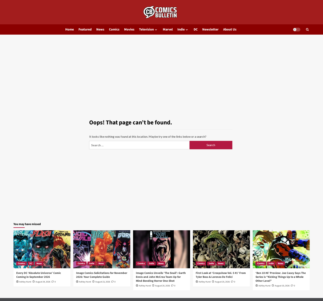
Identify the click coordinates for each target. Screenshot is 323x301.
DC (196, 29)
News (100, 29)
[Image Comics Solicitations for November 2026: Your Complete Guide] (101, 249)
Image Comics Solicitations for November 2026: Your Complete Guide (101, 275)
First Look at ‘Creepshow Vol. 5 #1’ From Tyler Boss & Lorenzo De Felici (221, 275)
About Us (229, 29)
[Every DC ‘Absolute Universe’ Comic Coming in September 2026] (41, 249)
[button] (307, 29)
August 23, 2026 (102, 281)
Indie (181, 29)
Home (69, 29)
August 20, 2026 (162, 285)
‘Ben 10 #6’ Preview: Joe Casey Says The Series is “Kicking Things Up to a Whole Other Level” (281, 277)
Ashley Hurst (25, 281)
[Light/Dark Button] (296, 29)
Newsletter (210, 29)
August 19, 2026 (282, 285)
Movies (129, 29)
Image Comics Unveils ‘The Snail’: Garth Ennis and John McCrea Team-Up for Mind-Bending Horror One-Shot (161, 277)
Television (146, 29)
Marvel (168, 29)
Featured (85, 29)
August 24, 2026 (43, 281)
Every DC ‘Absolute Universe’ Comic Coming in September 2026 (38, 275)
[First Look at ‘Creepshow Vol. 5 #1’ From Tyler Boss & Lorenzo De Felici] (221, 249)
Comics (114, 29)
